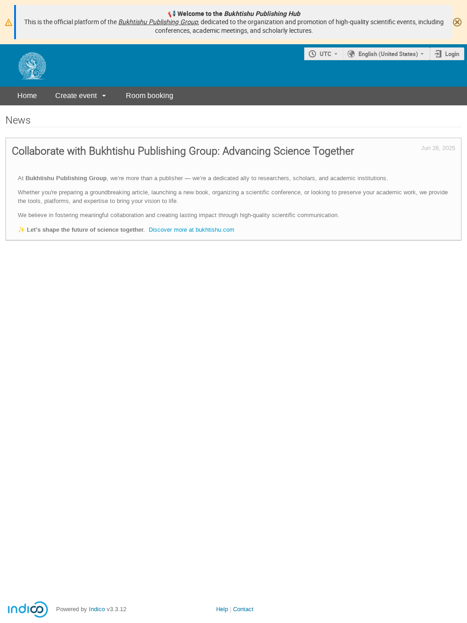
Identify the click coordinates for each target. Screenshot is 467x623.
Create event (76, 95)
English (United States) (388, 54)
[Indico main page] (23, 65)
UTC (326, 54)
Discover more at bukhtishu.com (191, 230)
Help (222, 609)
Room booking (149, 95)
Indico (97, 609)
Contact (243, 609)
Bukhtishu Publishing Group (158, 21)
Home (27, 95)
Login (452, 54)
